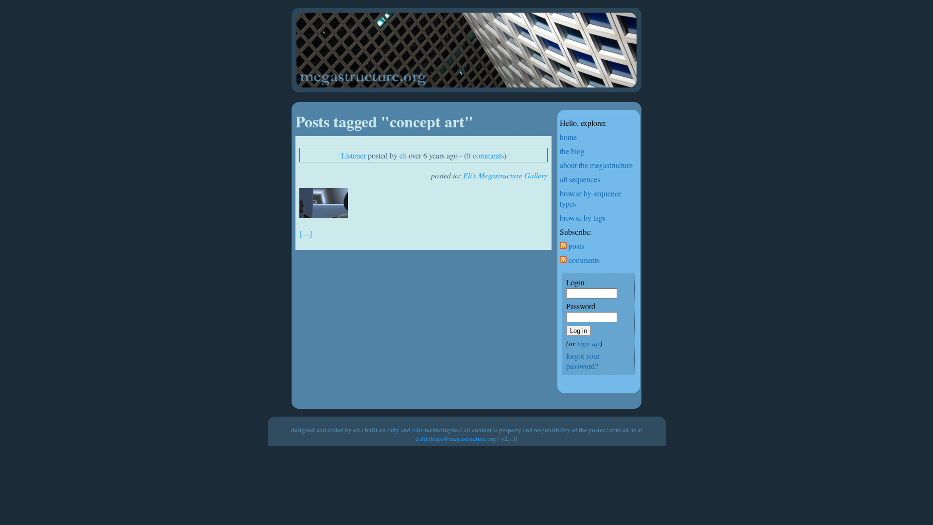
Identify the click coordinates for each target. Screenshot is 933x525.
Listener (353, 155)
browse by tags (582, 217)
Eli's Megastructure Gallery (505, 175)
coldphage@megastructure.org (455, 438)
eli (403, 155)
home (568, 137)
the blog (572, 151)
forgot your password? (583, 360)
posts (575, 246)
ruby (393, 429)
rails (417, 429)
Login (575, 282)
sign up (588, 343)
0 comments (485, 155)
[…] (305, 233)
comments (583, 260)
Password (580, 306)
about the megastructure (596, 165)
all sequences (580, 179)
